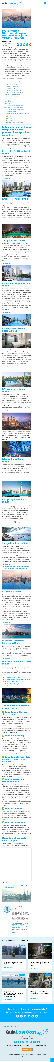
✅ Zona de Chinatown (11, 120)
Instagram (16, 927)
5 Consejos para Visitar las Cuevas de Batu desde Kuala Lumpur (39, 993)
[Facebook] (17, 1016)
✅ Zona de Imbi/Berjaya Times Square (15, 109)
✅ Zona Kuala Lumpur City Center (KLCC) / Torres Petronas (17, 114)
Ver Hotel (7, 178)
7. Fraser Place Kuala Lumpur (12, 96)
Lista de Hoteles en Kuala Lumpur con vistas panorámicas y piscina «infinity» (15, 81)
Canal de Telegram (23, 926)
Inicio (3, 41)
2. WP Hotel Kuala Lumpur (12, 86)
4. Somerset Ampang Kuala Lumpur (14, 90)
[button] (45, 3)
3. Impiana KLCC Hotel (11, 88)
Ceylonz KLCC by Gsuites (12, 677)
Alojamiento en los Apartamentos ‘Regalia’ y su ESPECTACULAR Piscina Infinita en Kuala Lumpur (14, 994)
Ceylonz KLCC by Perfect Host (14, 681)
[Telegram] (25, 1016)
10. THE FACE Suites (11, 101)
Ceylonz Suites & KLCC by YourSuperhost (17, 679)
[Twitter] (21, 1016)
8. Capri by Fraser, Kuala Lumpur (13, 98)
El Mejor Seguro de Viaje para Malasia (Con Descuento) (13, 963)
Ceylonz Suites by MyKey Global (14, 684)
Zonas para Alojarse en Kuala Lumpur (13, 107)
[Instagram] (29, 1016)
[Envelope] (36, 1016)
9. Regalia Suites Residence (12, 100)
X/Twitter (15, 926)
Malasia (8, 41)
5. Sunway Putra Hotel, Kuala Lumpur (14, 92)
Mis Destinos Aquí (10, 1026)
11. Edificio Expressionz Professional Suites (16, 103)
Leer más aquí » (8, 967)
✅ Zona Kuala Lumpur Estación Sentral (15, 116)
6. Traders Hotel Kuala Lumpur (13, 94)
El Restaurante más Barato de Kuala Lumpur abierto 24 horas (40, 963)
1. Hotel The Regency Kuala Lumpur (14, 84)
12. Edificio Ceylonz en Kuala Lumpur (14, 105)
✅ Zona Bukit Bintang (11, 111)
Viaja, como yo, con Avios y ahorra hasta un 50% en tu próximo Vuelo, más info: (27, 1045)
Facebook (21, 924)
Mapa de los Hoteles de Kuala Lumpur (14, 122)
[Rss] (32, 1016)
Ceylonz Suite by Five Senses (14, 686)
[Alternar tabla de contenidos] (28, 79)
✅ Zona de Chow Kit (10, 118)
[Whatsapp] (15, 1042)
